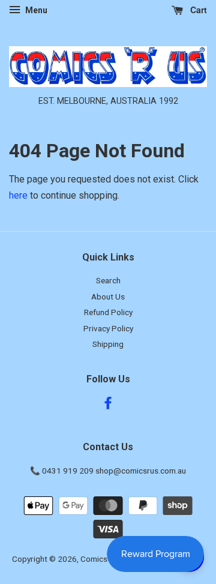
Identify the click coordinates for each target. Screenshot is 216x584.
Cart (197, 10)
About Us (108, 296)
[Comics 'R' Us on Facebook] (108, 405)
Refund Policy (108, 312)
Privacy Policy (108, 328)
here (18, 195)
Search (108, 280)
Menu (35, 10)
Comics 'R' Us (104, 559)
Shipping (108, 344)
